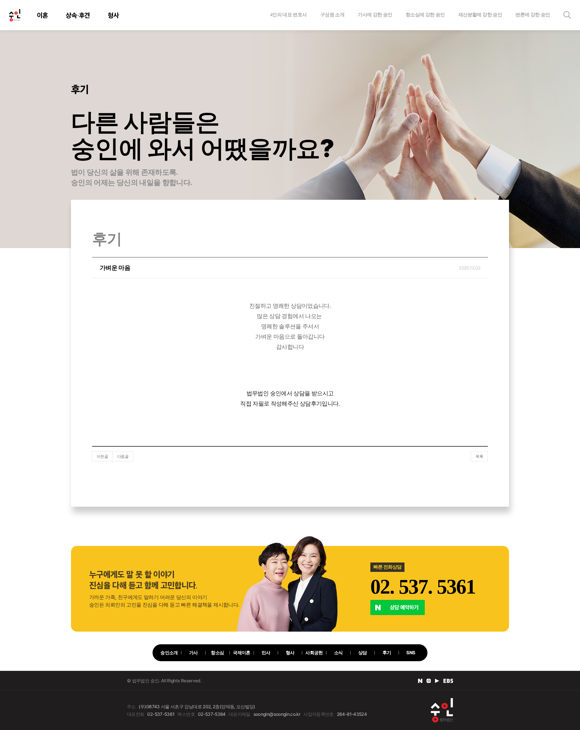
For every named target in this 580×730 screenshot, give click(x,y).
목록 (479, 456)
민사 (266, 652)
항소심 (217, 652)
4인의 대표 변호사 (288, 14)
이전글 (102, 456)
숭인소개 (169, 652)
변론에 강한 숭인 (532, 14)
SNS (410, 652)
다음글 (122, 456)
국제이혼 (241, 652)
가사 (193, 652)
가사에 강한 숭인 (375, 14)
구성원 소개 (332, 14)
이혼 (42, 15)
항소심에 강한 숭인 (425, 14)
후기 (386, 652)
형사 (113, 15)
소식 (338, 652)
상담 (362, 652)
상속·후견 (78, 15)
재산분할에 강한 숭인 (480, 14)
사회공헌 (314, 652)
